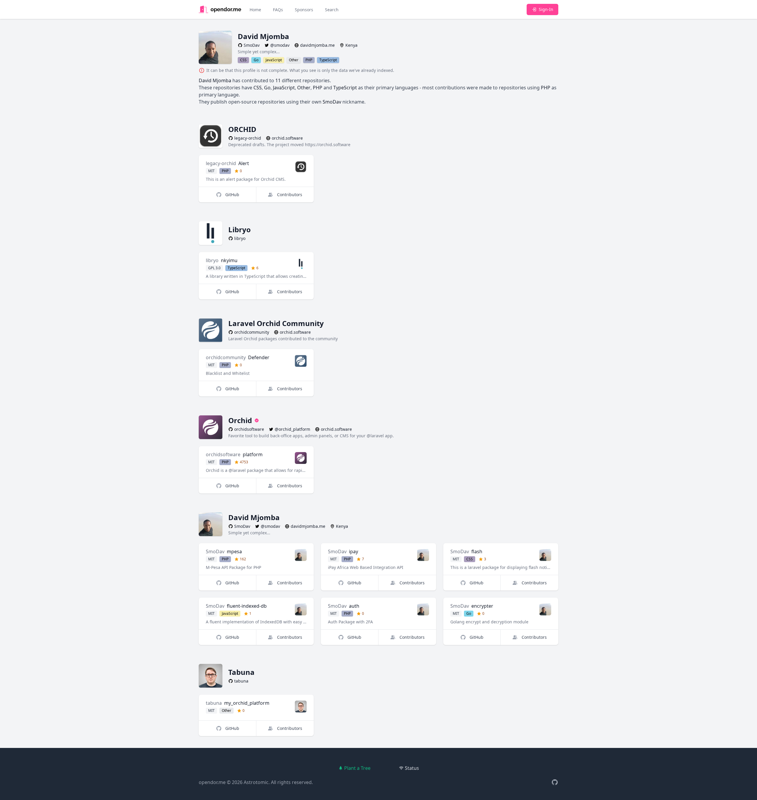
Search (332, 9)
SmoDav (215, 551)
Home (255, 9)
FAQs (278, 9)
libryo (212, 260)
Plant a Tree (357, 768)
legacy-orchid (221, 163)
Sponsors (304, 9)
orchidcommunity (226, 357)
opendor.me (212, 782)
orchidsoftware (223, 454)
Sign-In (546, 9)
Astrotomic (256, 782)
